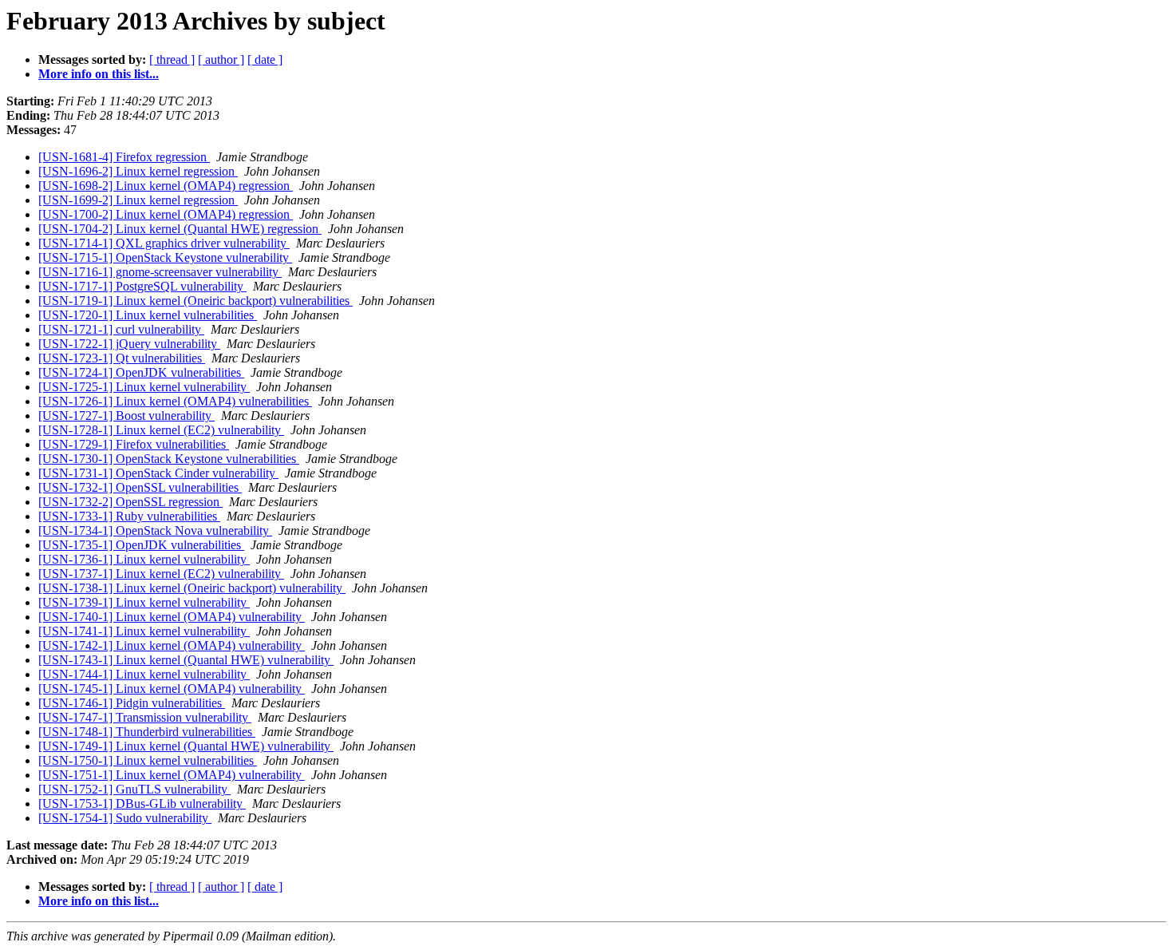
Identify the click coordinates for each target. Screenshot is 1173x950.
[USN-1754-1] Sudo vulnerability (124, 818)
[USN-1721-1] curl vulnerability (121, 329)
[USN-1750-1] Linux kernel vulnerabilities (147, 760)
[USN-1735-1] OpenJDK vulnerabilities (141, 545)
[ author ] (221, 59)
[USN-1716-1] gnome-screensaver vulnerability (160, 272)
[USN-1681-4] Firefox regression (124, 157)
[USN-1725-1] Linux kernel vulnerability (144, 387)
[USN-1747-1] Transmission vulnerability (144, 717)
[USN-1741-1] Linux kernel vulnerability (144, 631)
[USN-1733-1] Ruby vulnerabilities (129, 516)
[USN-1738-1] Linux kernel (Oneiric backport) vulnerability (192, 588)
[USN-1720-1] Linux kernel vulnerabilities (147, 315)
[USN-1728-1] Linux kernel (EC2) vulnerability (161, 430)
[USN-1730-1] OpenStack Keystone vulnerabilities (168, 458)
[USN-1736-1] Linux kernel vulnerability (144, 559)
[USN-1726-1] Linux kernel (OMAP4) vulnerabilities (175, 401)
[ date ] (264, 59)
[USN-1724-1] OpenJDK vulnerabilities (141, 372)
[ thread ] (172, 59)
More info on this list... (98, 74)
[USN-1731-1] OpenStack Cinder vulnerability (158, 473)
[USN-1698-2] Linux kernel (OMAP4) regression (165, 185)
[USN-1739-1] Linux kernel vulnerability (144, 602)
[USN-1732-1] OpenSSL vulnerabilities (140, 487)
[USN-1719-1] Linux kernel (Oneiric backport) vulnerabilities (195, 300)
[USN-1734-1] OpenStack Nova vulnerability (155, 530)
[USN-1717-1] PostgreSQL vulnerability (142, 286)
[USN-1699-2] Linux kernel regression (138, 200)
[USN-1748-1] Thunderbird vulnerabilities (146, 731)
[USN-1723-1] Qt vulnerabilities (121, 358)
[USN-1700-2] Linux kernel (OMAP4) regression (165, 214)
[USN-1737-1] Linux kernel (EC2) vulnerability (161, 573)
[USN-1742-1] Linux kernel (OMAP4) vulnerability (171, 645)
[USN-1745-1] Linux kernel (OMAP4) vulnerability (171, 688)
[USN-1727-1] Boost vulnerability (126, 415)
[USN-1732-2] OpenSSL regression (130, 502)
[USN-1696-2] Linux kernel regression (138, 171)
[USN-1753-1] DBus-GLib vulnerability (142, 803)
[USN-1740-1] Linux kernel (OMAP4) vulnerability (171, 616)
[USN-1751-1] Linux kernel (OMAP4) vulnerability (171, 775)
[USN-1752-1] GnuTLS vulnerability (134, 789)
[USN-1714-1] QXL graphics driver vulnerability (164, 243)
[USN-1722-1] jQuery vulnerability (129, 343)
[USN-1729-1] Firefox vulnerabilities (133, 444)
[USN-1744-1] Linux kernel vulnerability (144, 674)
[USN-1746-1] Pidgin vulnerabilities (131, 703)
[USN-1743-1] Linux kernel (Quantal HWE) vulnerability (186, 660)
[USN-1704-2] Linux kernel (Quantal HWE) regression (180, 229)
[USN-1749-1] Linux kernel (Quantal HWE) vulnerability (186, 746)
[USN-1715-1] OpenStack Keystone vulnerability (165, 257)
